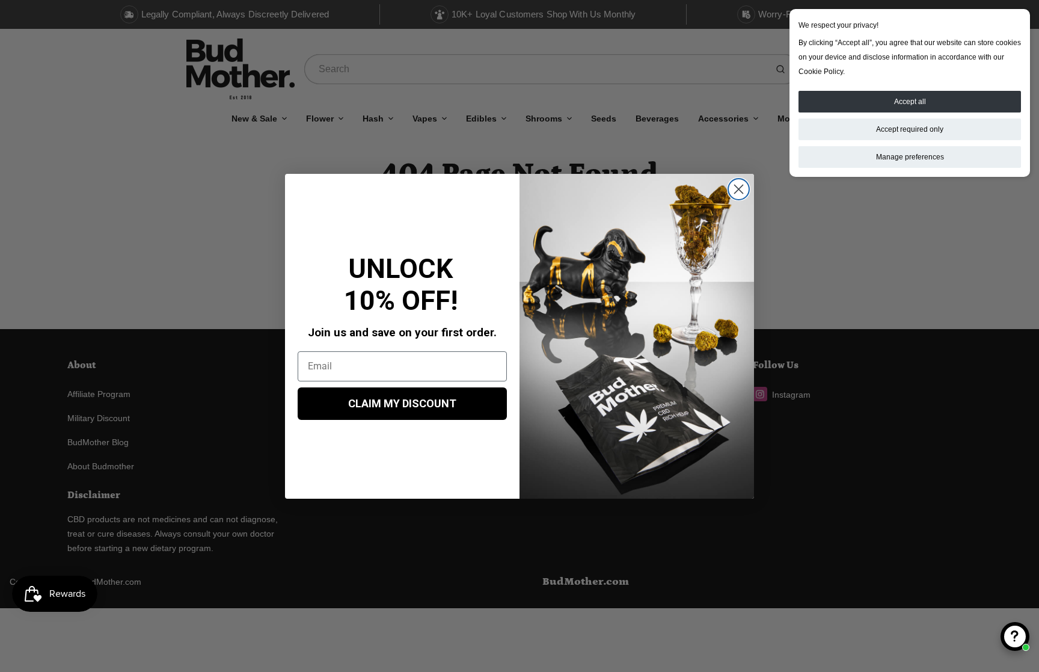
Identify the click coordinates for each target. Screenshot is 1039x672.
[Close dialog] (738, 189)
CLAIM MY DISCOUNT (402, 403)
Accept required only (909, 129)
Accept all (910, 101)
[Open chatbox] (1015, 636)
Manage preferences (910, 157)
